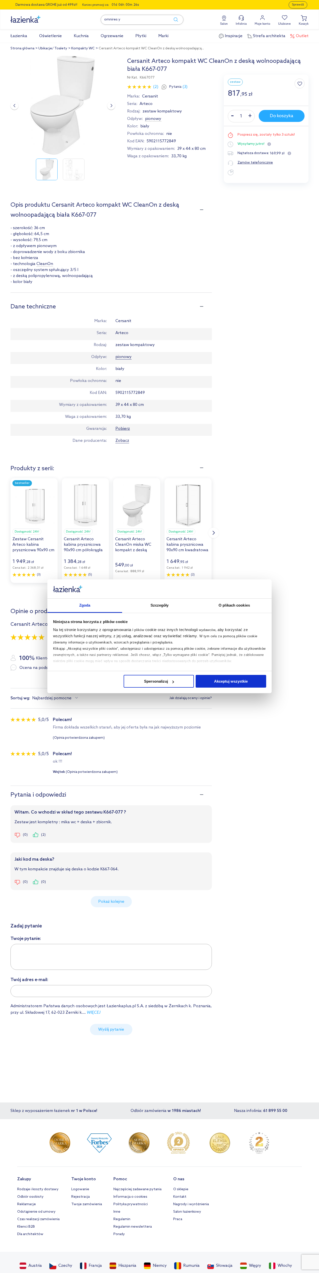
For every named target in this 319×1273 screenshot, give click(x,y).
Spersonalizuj (156, 681)
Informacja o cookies (130, 1197)
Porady (119, 1234)
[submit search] (173, 19)
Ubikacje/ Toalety (52, 48)
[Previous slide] (14, 106)
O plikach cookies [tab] (234, 605)
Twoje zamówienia (86, 1204)
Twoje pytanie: (25, 938)
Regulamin (121, 1219)
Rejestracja (80, 1197)
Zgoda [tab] (84, 605)
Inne (116, 1212)
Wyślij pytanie (111, 1029)
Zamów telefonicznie (255, 163)
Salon (224, 24)
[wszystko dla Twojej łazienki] (36, 16)
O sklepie (180, 1189)
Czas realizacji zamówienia (38, 1219)
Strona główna (22, 48)
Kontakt (179, 1197)
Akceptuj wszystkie (231, 681)
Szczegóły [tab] (160, 605)
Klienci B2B (26, 1227)
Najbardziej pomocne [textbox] (52, 698)
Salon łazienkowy (187, 1212)
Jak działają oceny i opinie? (190, 698)
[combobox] (55, 698)
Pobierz (122, 428)
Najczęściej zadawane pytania (137, 1189)
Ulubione (284, 24)
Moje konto (262, 24)
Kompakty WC (83, 48)
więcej (93, 1012)
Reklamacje (26, 1204)
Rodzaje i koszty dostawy (38, 1189)
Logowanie (80, 1189)
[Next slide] (111, 106)
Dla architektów (30, 1234)
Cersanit (150, 96)
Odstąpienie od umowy (36, 1212)
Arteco (146, 103)
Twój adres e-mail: (29, 980)
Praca (177, 1219)
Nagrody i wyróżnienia (191, 1204)
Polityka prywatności (130, 1204)
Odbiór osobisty (30, 1197)
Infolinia (241, 24)
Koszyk (304, 24)
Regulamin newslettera (132, 1227)
